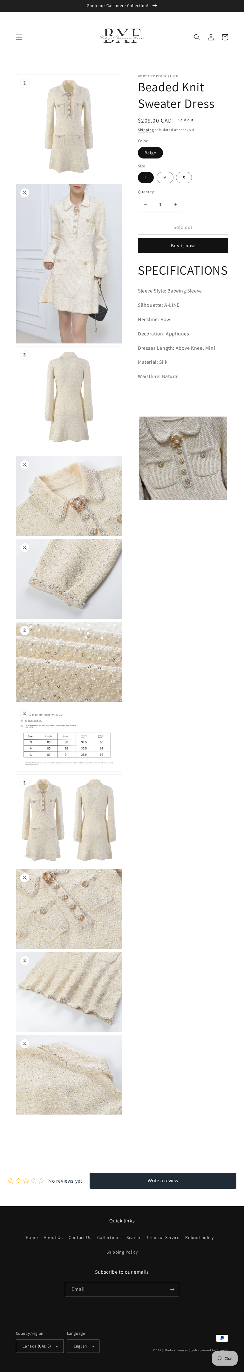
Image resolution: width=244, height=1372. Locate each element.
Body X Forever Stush (181, 1350)
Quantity (146, 191)
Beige (150, 153)
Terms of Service (163, 1237)
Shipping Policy (122, 1252)
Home (32, 1237)
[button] (19, 37)
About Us (53, 1237)
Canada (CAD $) (37, 1346)
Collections (109, 1237)
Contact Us (80, 1237)
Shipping (146, 129)
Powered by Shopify (213, 1350)
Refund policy (199, 1237)
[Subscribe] (172, 1289)
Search (133, 1237)
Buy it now (183, 246)
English (80, 1346)
